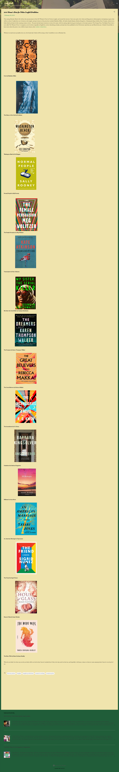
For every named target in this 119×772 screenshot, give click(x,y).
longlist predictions (28, 673)
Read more (111, 728)
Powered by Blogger (60, 765)
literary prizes (11, 673)
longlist (19, 673)
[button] (114, 12)
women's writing (39, 673)
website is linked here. (41, 27)
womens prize (50, 673)
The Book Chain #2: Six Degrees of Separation (17, 747)
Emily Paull (8, 3)
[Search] (117, 4)
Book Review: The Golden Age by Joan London (17, 716)
